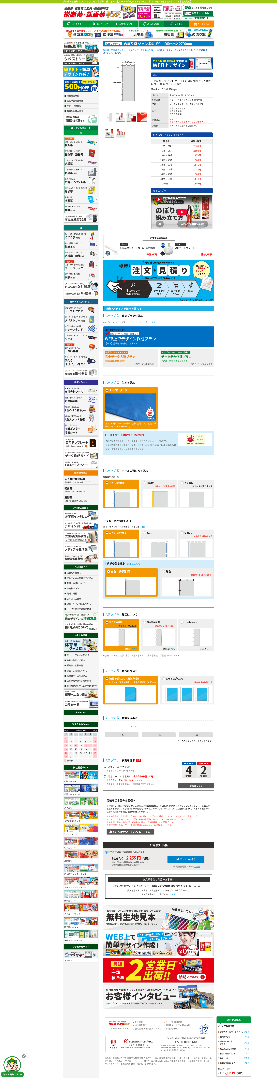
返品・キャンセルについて (79, 603)
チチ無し (188, 482)
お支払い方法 (73, 588)
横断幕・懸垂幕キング (113, 49)
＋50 (196, 735)
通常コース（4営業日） (119, 766)
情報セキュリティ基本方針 (178, 1025)
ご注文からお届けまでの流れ (80, 578)
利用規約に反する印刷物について (82, 685)
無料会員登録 (73, 95)
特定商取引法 (141, 1025)
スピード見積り (74, 106)
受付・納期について (76, 583)
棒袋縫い (151, 482)
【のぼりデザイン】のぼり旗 (140, 49)
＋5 (122, 735)
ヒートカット (190, 622)
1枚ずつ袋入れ (174, 679)
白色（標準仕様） (121, 571)
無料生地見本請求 (75, 111)
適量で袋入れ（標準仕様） (124, 679)
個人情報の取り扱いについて (148, 1028)
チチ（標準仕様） (118, 482)
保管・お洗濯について (77, 670)
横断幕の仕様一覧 (75, 665)
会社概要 (139, 1022)
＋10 (159, 735)
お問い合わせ (172, 1028)
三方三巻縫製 (115, 622)
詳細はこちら (133, 563)
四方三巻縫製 (153, 622)
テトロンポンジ (118, 390)
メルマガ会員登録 (75, 100)
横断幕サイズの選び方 (77, 675)
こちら (153, 322)
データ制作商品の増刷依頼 (79, 608)
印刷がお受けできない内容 (79, 680)
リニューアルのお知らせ (78, 655)
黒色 (168, 571)
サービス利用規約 (174, 1022)
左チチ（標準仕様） (119, 532)
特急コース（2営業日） (130, 776)
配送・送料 (72, 593)
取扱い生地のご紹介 (76, 660)
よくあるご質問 (74, 598)
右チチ (150, 532)
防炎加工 (127, 435)
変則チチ (188, 532)
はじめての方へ (74, 572)
